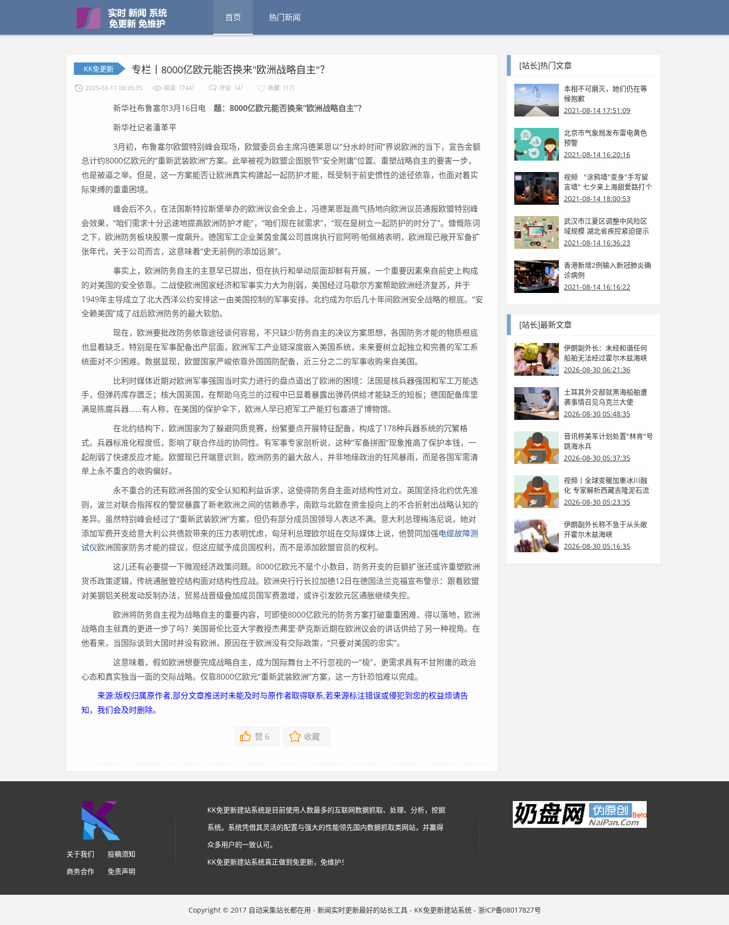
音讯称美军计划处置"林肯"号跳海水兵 (608, 441)
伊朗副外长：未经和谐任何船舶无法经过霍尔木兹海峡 (605, 352)
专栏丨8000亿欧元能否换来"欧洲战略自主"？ (230, 69)
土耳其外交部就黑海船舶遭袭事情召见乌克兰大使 (605, 396)
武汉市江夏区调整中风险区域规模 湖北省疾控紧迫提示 (606, 225)
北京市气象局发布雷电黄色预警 (605, 137)
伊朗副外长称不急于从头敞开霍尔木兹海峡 (605, 529)
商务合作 (80, 871)
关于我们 (80, 854)
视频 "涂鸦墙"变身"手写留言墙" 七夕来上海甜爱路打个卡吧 (608, 182)
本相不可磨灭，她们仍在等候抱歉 (605, 93)
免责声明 (121, 871)
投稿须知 (121, 854)
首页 (233, 17)
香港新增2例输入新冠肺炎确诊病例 (607, 270)
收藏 (312, 736)
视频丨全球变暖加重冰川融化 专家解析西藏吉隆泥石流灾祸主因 (606, 485)
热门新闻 (285, 17)
